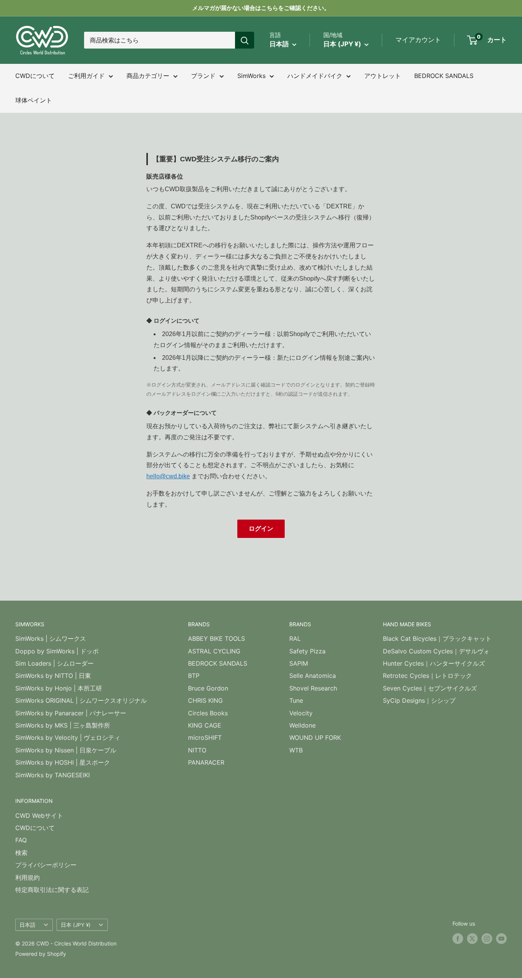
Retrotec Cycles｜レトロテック (427, 675)
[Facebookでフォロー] (457, 938)
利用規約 (27, 877)
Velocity (301, 713)
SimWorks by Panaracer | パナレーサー (70, 713)
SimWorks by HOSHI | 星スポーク (62, 762)
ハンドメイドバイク (314, 76)
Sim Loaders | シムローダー (54, 663)
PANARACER (206, 762)
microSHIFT (205, 737)
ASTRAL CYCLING (214, 651)
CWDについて (35, 76)
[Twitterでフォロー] (472, 938)
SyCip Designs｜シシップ (419, 700)
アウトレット (382, 76)
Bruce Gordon (208, 688)
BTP (193, 675)
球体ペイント (33, 100)
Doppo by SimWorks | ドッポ (57, 651)
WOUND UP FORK (315, 737)
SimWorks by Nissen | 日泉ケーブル (65, 750)
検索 (21, 852)
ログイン (261, 528)
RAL (295, 638)
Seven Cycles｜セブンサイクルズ (430, 688)
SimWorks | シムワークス (50, 638)
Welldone (302, 725)
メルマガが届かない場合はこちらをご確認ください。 (261, 7)
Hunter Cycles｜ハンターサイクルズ (434, 663)
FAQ (21, 840)
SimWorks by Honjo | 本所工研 (58, 688)
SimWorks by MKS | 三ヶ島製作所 (62, 725)
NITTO (197, 750)
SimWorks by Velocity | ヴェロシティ (67, 737)
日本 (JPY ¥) (76, 925)
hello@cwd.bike (168, 476)
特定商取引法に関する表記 (52, 890)
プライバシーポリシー (45, 865)
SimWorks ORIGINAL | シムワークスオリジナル (81, 700)
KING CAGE (204, 725)
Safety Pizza (307, 651)
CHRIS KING (205, 700)
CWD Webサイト (39, 815)
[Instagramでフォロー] (486, 938)
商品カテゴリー (147, 76)
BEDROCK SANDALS (443, 76)
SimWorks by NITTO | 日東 (53, 675)
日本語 (27, 925)
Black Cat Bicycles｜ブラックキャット (437, 638)
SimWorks (251, 76)
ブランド (203, 76)
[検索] (244, 40)
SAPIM (298, 663)
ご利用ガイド (86, 76)
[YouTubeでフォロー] (501, 938)
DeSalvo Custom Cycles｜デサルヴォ (436, 651)
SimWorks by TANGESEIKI (52, 775)
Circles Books (208, 713)
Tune (296, 700)
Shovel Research (313, 688)
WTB (296, 750)
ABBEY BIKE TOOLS (216, 638)
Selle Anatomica (312, 675)
